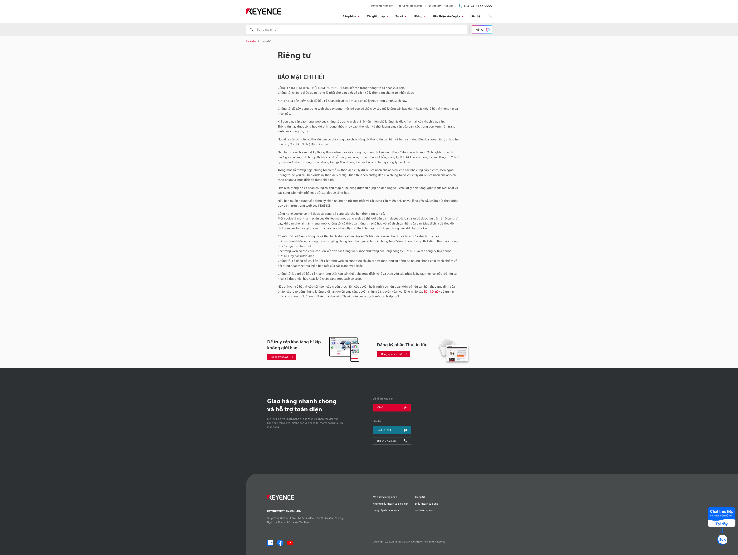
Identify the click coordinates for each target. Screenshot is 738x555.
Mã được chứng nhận (385, 497)
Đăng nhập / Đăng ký (382, 5)
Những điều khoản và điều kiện (390, 503)
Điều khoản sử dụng (426, 503)
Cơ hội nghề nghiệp (412, 5)
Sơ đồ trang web (424, 510)
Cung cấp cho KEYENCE (386, 510)
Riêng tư (420, 497)
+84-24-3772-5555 (477, 6)
